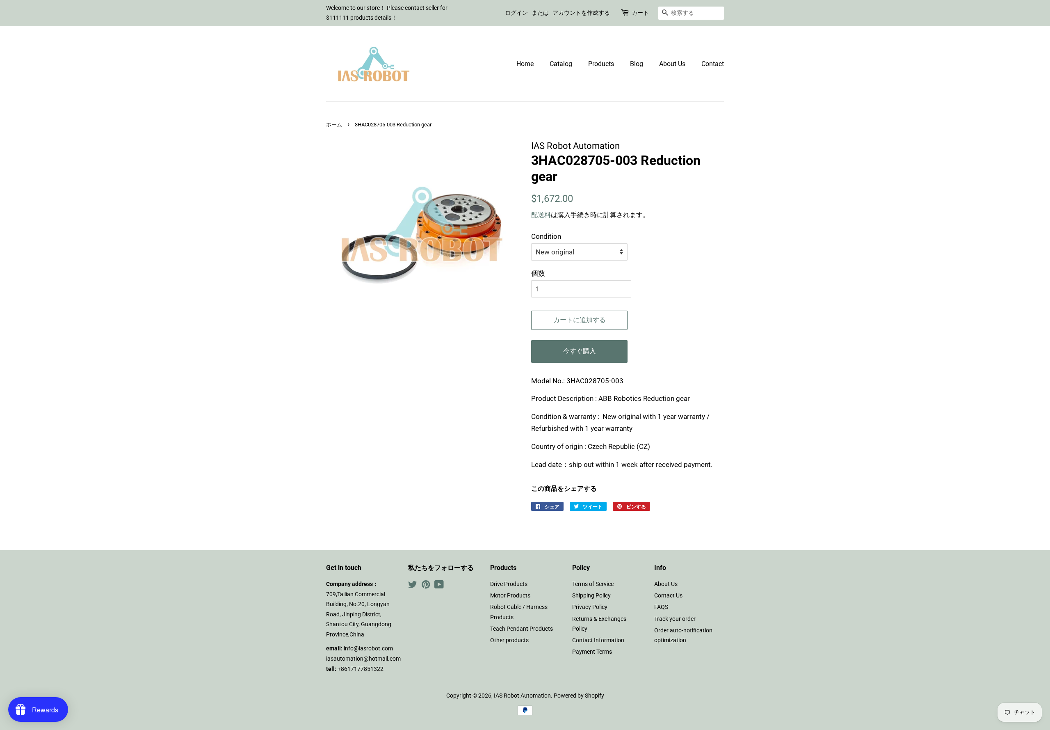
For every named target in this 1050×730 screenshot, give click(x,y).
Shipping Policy (591, 595)
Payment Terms (592, 651)
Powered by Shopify (579, 695)
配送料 (541, 215)
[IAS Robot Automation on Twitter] (412, 586)
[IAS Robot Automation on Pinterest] (425, 586)
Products (601, 64)
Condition (546, 236)
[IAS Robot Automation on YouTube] (439, 586)
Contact (712, 64)
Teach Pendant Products (521, 628)
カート (640, 12)
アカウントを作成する (581, 12)
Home (525, 64)
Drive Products (508, 584)
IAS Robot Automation (522, 695)
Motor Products (510, 595)
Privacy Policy (589, 607)
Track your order (675, 619)
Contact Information (598, 640)
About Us (672, 64)
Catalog (561, 64)
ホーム (334, 124)
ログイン (516, 12)
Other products (509, 640)
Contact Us (668, 595)
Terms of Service (593, 584)
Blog (636, 64)
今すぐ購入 (579, 351)
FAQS (661, 607)
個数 (538, 273)
